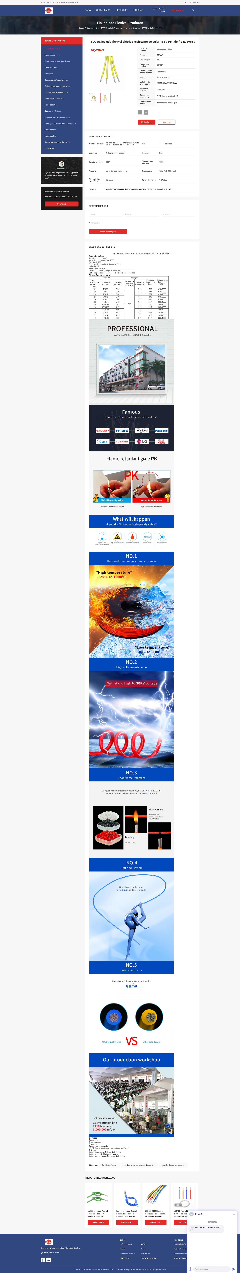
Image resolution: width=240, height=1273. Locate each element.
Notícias (143, 1244)
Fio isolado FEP (50, 130)
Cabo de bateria (51, 67)
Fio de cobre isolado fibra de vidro (58, 61)
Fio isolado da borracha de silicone (58, 86)
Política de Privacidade (148, 1258)
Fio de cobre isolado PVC (54, 99)
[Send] (234, 1269)
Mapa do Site (145, 1254)
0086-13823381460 (69, 197)
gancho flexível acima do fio (173, 1165)
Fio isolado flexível (92, 28)
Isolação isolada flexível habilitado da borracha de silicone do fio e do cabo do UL (126, 1214)
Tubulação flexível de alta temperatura (60, 124)
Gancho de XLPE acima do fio (56, 80)
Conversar (61, 204)
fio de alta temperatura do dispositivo (139, 1165)
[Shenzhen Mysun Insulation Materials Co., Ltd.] (49, 10)
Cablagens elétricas (53, 111)
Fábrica (122, 1249)
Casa (81, 28)
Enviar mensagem (108, 232)
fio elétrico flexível (109, 1165)
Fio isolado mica (51, 105)
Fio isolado (49, 74)
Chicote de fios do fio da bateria (57, 142)
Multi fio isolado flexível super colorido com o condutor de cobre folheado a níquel (98, 1214)
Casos (143, 1249)
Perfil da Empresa (126, 1244)
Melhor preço (146, 122)
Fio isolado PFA (50, 136)
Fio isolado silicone (52, 55)
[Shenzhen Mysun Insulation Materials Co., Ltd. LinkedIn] (186, 2)
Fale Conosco (124, 1258)
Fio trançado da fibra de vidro (56, 92)
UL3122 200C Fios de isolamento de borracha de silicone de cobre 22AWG (155, 1214)
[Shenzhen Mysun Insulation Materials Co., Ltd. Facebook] (182, 2)
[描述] (193, 10)
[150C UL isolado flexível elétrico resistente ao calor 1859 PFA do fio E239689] (111, 68)
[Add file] (190, 1269)
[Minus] (233, 1214)
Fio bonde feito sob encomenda (57, 117)
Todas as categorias (181, 1258)
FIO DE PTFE (49, 148)
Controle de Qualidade (127, 1254)
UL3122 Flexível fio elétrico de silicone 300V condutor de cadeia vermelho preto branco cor (184, 1214)
